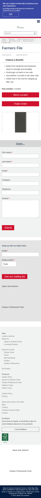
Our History (6, 369)
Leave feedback (20, 429)
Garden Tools (7, 377)
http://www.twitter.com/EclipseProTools (11, 312)
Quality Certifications (11, 363)
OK (10, 14)
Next (36, 122)
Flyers (6, 355)
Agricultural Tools (14, 41)
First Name (7, 152)
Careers (5, 407)
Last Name (7, 162)
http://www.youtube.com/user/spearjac (31, 291)
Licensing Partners (11, 344)
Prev (5, 122)
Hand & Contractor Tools (25, 39)
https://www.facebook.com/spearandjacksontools (4, 291)
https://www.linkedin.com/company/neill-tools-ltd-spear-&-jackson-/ (25, 291)
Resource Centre (8, 350)
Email (5, 171)
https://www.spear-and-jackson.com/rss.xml (4, 296)
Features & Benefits (14, 60)
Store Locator (20, 95)
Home (4, 39)
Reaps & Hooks (28, 41)
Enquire (20, 143)
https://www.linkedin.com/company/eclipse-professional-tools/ (25, 312)
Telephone (6, 189)
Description (6, 55)
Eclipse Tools (9, 352)
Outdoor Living (7, 385)
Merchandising (9, 358)
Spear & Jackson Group (13, 342)
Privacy (4, 396)
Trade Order (20, 103)
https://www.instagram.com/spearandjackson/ (18, 291)
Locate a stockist (8, 336)
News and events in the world (13, 402)
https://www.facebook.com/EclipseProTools (4, 312)
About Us (5, 339)
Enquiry (6, 198)
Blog (3, 405)
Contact (5, 413)
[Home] (20, 28)
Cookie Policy (7, 393)
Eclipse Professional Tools (12, 382)
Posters (7, 361)
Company (6, 180)
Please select (8, 260)
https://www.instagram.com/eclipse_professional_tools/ (18, 312)
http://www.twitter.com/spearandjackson (11, 291)
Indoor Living (7, 388)
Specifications (22, 55)
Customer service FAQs (11, 410)
